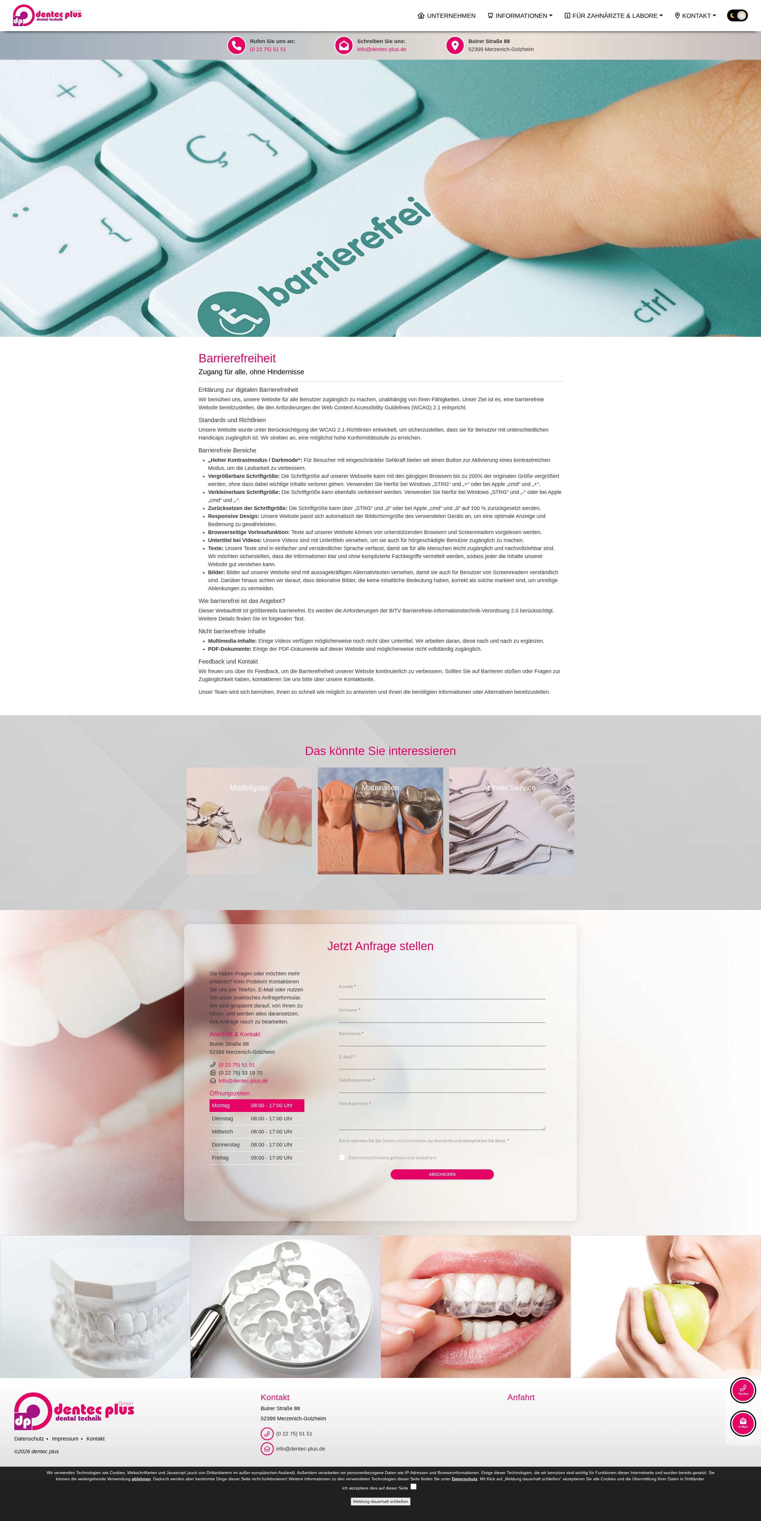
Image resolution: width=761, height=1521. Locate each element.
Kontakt (96, 1439)
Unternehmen (451, 15)
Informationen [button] (521, 15)
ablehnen (141, 1478)
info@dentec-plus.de (381, 49)
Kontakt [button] (696, 15)
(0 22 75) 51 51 (268, 49)
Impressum (65, 1439)
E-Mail (743, 1426)
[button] (13, 15)
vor (576, 818)
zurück (184, 818)
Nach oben (709, 1449)
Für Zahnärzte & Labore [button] (615, 15)
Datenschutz (29, 1439)
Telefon (743, 1393)
